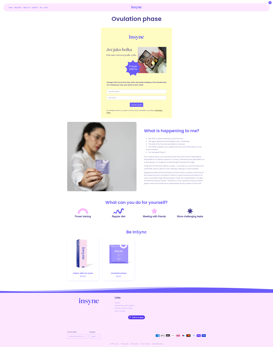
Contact (35, 7)
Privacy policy (125, 343)
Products (17, 7)
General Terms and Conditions (124, 305)
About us (26, 7)
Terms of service (145, 343)
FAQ (41, 7)
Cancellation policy (157, 343)
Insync (117, 343)
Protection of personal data (123, 308)
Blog (46, 7)
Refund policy (135, 343)
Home (10, 7)
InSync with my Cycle (83, 273)
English (93, 336)
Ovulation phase (118, 273)
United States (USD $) (76, 336)
